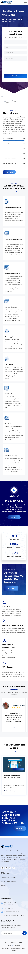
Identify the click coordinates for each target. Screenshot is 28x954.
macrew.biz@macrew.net (11, 911)
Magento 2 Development (13, 273)
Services (13, 942)
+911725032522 (9, 908)
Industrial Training (11, 456)
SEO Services (9, 364)
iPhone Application (6, 893)
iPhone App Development (13, 337)
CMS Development (11, 394)
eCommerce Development (13, 239)
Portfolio (21, 942)
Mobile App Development (13, 207)
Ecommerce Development (8, 881)
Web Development (11, 307)
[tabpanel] (13, 715)
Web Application (18, 769)
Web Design (8, 424)
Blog (9, 945)
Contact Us (17, 945)
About (6, 942)
